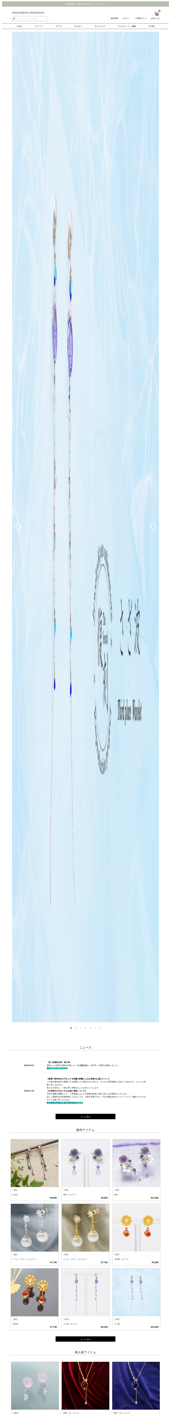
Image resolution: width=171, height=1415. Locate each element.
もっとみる (85, 1339)
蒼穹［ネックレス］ (122, 1413)
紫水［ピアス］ (70, 1195)
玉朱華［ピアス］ (121, 1259)
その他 (151, 26)
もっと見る (85, 1117)
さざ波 (117, 1324)
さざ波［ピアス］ (71, 1324)
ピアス (59, 26)
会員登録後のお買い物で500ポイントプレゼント (85, 4)
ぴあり (20, 26)
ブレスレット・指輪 (126, 26)
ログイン (126, 18)
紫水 (116, 1195)
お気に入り (155, 18)
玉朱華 (15, 1324)
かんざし (78, 26)
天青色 (16, 1413)
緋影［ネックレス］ (72, 1413)
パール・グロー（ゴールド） (75, 1259)
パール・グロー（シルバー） (24, 1259)
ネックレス (100, 26)
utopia (15, 1195)
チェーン (39, 26)
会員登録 (114, 18)
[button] (18, 526)
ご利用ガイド (140, 18)
